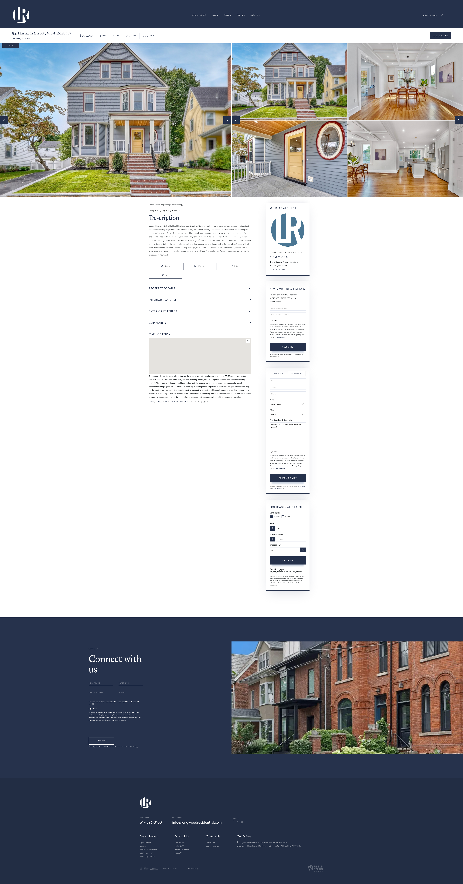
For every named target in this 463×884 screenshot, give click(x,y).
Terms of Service (276, 488)
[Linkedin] (237, 822)
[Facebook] (233, 822)
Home (151, 401)
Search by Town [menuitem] (146, 853)
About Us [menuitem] (255, 15)
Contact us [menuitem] (210, 842)
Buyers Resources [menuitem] (182, 849)
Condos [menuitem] (143, 846)
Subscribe (287, 347)
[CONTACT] (440, 35)
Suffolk (172, 401)
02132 (187, 401)
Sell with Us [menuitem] (179, 846)
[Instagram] (241, 822)
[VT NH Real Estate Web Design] (315, 868)
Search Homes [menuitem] (199, 15)
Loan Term (275, 513)
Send (101, 741)
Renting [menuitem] (241, 15)
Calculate (287, 560)
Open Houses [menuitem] (145, 842)
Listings (159, 401)
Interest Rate (275, 545)
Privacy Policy (280, 337)
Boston (180, 401)
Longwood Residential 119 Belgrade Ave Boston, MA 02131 (262, 842)
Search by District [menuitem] (147, 856)
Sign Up (426, 15)
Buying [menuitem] (215, 15)
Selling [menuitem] (228, 15)
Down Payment (276, 534)
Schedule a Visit (297, 374)
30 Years (276, 516)
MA (166, 401)
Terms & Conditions (170, 868)
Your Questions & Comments (281, 420)
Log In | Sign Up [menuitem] (212, 846)
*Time (272, 410)
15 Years (287, 516)
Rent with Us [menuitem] (180, 842)
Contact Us (273, 269)
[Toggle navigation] (449, 15)
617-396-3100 (279, 257)
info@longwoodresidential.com (197, 822)
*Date (272, 400)
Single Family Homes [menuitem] (148, 849)
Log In (434, 15)
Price (272, 524)
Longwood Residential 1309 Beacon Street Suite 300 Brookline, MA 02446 (269, 846)
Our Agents (282, 269)
